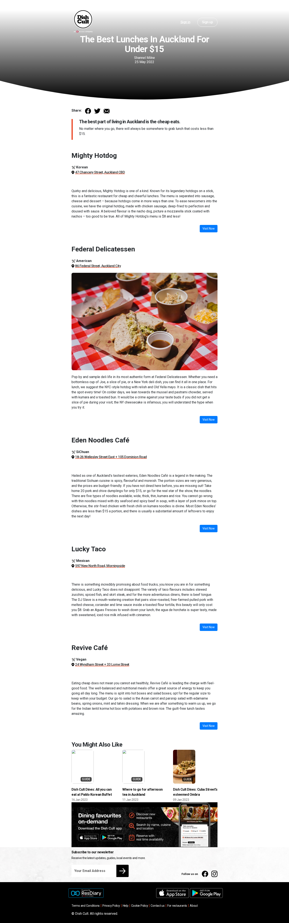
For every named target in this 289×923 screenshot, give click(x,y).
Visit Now (208, 228)
